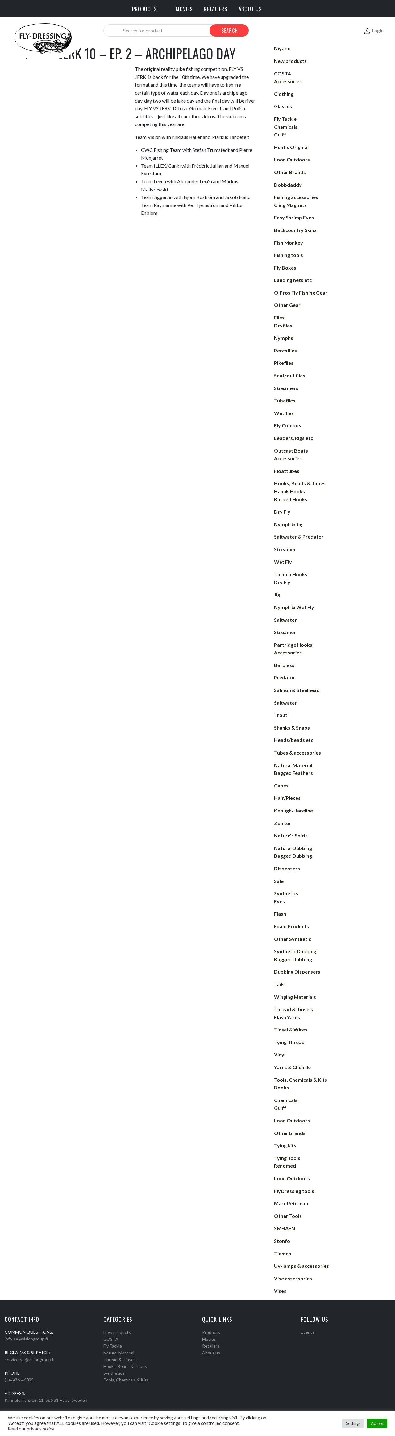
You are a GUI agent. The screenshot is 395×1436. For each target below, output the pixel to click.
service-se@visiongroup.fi (29, 1359)
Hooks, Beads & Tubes (125, 1366)
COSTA (110, 1339)
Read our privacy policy (31, 1428)
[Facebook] (303, 1339)
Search (229, 30)
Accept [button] (377, 1423)
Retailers (210, 1346)
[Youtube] (319, 1339)
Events (307, 1332)
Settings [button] (353, 1423)
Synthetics (113, 1373)
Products (211, 1332)
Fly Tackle (112, 1346)
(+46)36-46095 (19, 1379)
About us (211, 1352)
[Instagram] (311, 1339)
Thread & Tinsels (120, 1359)
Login (378, 30)
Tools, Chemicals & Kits (126, 1379)
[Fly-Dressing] (43, 38)
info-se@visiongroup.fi (26, 1338)
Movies (209, 1339)
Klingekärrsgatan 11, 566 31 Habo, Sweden (46, 1400)
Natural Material (118, 1352)
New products (117, 1332)
